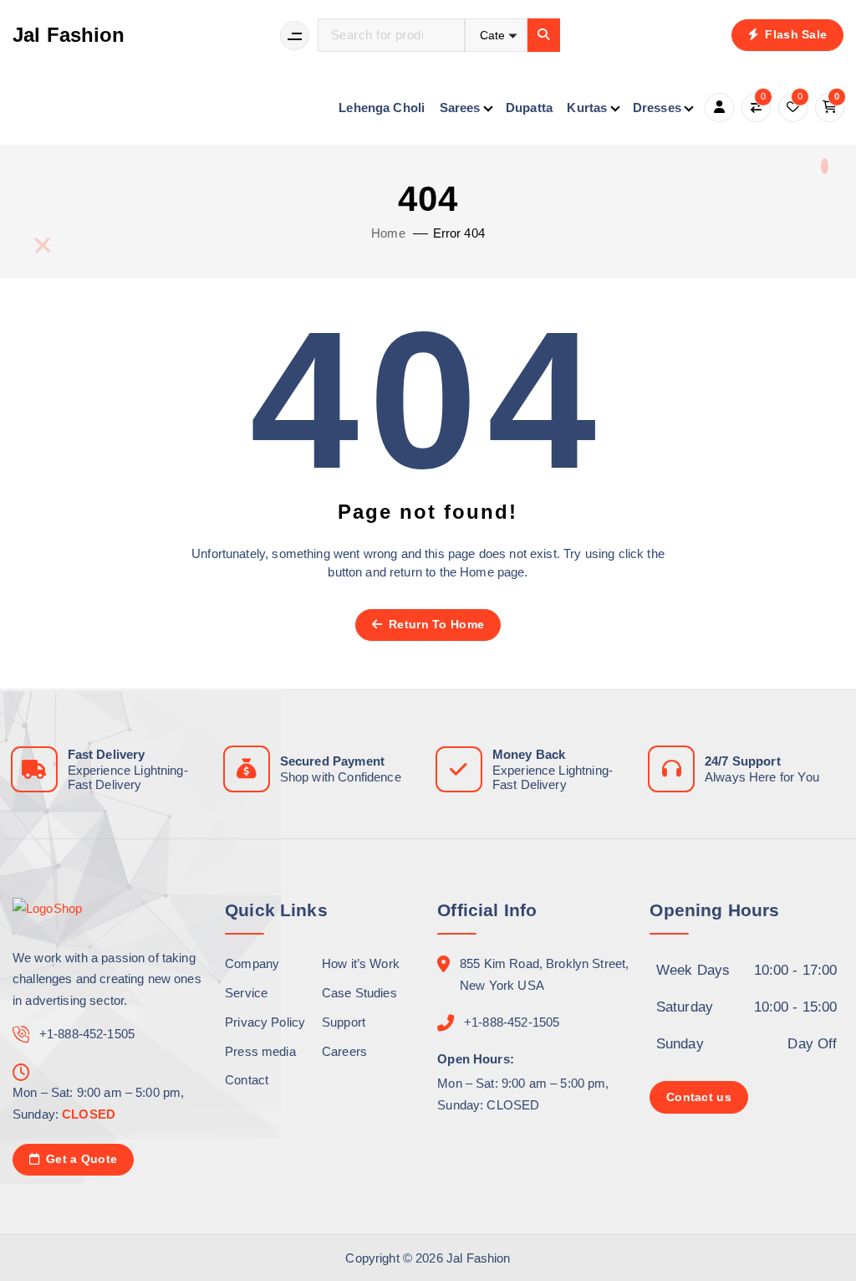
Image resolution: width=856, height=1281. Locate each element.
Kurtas (587, 107)
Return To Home (434, 624)
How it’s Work (361, 963)
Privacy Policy (265, 1022)
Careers (344, 1051)
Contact (246, 1080)
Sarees (460, 107)
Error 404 (459, 233)
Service (246, 993)
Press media (260, 1051)
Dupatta (529, 107)
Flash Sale (794, 34)
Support (343, 1022)
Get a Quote (80, 1159)
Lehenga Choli (382, 107)
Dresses (657, 107)
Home (388, 233)
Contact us (698, 1097)
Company (252, 963)
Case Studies (359, 993)
